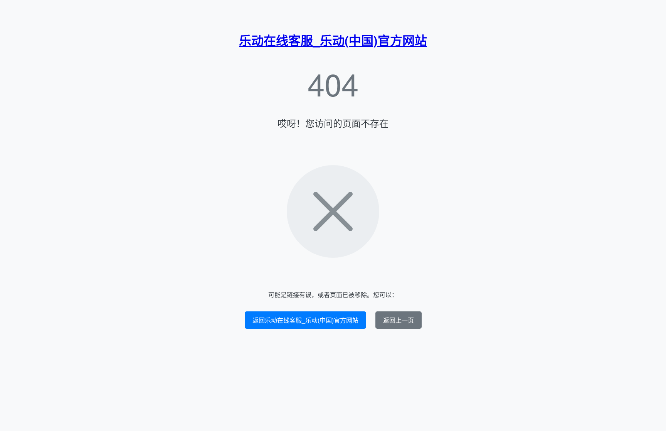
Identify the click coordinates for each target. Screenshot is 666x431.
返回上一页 (398, 320)
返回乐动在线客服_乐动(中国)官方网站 (305, 320)
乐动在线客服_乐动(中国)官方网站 (333, 40)
